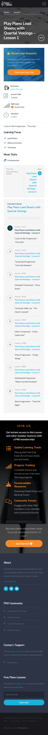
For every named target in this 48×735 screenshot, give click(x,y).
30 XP (41, 38)
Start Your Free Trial (24, 72)
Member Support (13, 630)
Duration (14, 114)
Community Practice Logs (17, 611)
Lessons (17, 12)
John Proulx (16, 89)
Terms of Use (15, 721)
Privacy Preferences (30, 721)
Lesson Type (16, 94)
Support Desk (12, 662)
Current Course (14, 204)
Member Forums (13, 617)
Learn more (9, 581)
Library (6, 12)
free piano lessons (20, 683)
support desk (16, 651)
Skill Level (15, 104)
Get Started (22, 543)
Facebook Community (15, 624)
